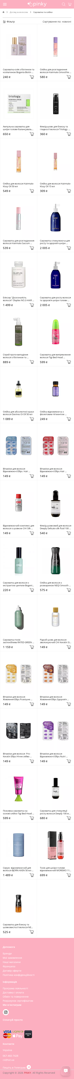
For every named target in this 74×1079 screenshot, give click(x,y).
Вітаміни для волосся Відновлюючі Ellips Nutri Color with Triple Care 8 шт (53, 755)
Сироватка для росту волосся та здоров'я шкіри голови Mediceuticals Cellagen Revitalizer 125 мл (55, 299)
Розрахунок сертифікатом (18, 1000)
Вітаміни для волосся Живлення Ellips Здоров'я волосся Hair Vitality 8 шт (53, 698)
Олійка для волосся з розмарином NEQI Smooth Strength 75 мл (54, 584)
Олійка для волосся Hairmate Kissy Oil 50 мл (18, 185)
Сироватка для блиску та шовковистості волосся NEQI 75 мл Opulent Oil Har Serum (18, 926)
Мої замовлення (12, 957)
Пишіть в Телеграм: (15, 1067)
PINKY (27, 1072)
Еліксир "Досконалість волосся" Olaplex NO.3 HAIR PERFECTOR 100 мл (17, 299)
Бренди (7, 953)
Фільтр (10, 21)
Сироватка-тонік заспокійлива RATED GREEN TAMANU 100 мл (17, 641)
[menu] (5, 4)
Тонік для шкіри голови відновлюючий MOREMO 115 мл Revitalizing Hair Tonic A (55, 869)
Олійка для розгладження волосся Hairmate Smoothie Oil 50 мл (55, 71)
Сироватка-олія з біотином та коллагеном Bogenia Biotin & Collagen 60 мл (18, 71)
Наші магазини (12, 962)
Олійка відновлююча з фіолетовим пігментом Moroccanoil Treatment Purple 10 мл (55, 413)
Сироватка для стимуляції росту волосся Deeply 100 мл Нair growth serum (55, 812)
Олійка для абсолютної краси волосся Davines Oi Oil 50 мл (18, 413)
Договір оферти (12, 970)
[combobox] (66, 21)
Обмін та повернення (16, 996)
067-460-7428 (10, 1055)
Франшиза (9, 966)
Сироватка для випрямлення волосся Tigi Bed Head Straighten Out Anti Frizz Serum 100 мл (55, 356)
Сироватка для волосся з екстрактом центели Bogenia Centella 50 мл (18, 584)
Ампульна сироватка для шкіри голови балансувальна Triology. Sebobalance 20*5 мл (18, 128)
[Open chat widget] (66, 1071)
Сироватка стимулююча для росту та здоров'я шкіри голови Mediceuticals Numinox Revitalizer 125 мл (55, 242)
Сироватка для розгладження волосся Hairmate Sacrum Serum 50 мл (18, 242)
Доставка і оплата (13, 992)
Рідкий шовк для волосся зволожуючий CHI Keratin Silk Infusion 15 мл (55, 641)
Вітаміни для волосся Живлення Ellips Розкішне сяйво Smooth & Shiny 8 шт (17, 698)
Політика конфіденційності (19, 975)
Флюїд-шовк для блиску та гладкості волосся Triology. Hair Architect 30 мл (54, 128)
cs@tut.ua (8, 1059)
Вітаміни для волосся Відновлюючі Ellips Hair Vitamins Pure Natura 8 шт (16, 470)
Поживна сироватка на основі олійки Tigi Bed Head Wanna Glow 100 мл (17, 812)
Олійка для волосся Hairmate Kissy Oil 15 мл (55, 185)
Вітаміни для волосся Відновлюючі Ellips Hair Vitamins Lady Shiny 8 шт (53, 470)
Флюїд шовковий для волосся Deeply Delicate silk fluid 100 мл (55, 527)
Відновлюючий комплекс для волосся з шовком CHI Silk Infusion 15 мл (18, 527)
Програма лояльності (15, 988)
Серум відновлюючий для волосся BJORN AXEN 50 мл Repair (17, 869)
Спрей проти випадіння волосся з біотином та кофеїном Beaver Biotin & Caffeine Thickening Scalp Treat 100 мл (16, 356)
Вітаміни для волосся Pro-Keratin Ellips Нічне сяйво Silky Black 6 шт (16, 755)
